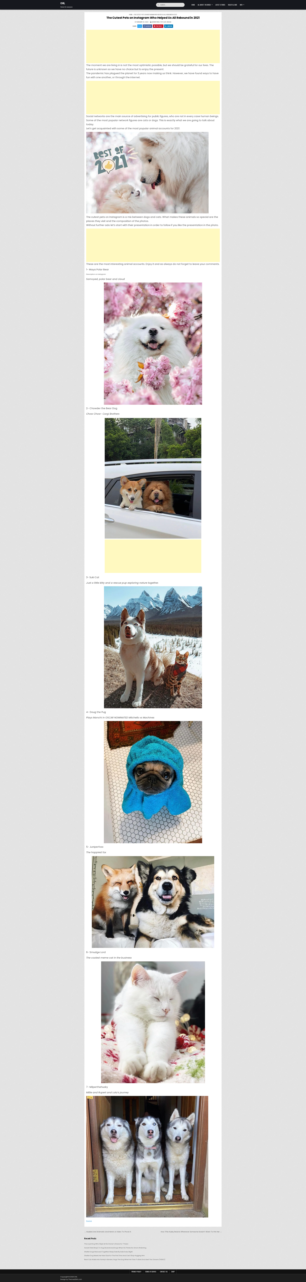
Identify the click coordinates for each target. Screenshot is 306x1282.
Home (193, 5)
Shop (173, 1271)
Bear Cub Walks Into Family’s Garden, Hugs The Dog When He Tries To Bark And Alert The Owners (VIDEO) (124, 1259)
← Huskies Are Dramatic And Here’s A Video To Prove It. (107, 1232)
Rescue (169, 22)
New (241, 5)
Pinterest (159, 26)
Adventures (156, 22)
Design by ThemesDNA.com (71, 1279)
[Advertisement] (153, 46)
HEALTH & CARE (232, 5)
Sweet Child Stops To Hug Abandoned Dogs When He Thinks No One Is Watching (115, 1248)
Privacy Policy (136, 1271)
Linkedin (169, 26)
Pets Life (163, 22)
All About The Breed (204, 5)
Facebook (148, 26)
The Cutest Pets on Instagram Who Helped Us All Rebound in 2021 (153, 18)
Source (89, 1221)
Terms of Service (150, 1271)
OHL (62, 3)
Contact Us (164, 1271)
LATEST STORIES (220, 5)
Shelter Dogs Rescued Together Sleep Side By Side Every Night (108, 1252)
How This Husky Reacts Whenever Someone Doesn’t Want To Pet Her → (191, 1232)
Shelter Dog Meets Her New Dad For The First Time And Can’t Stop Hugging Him (114, 1255)
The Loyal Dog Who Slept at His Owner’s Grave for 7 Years (106, 1244)
